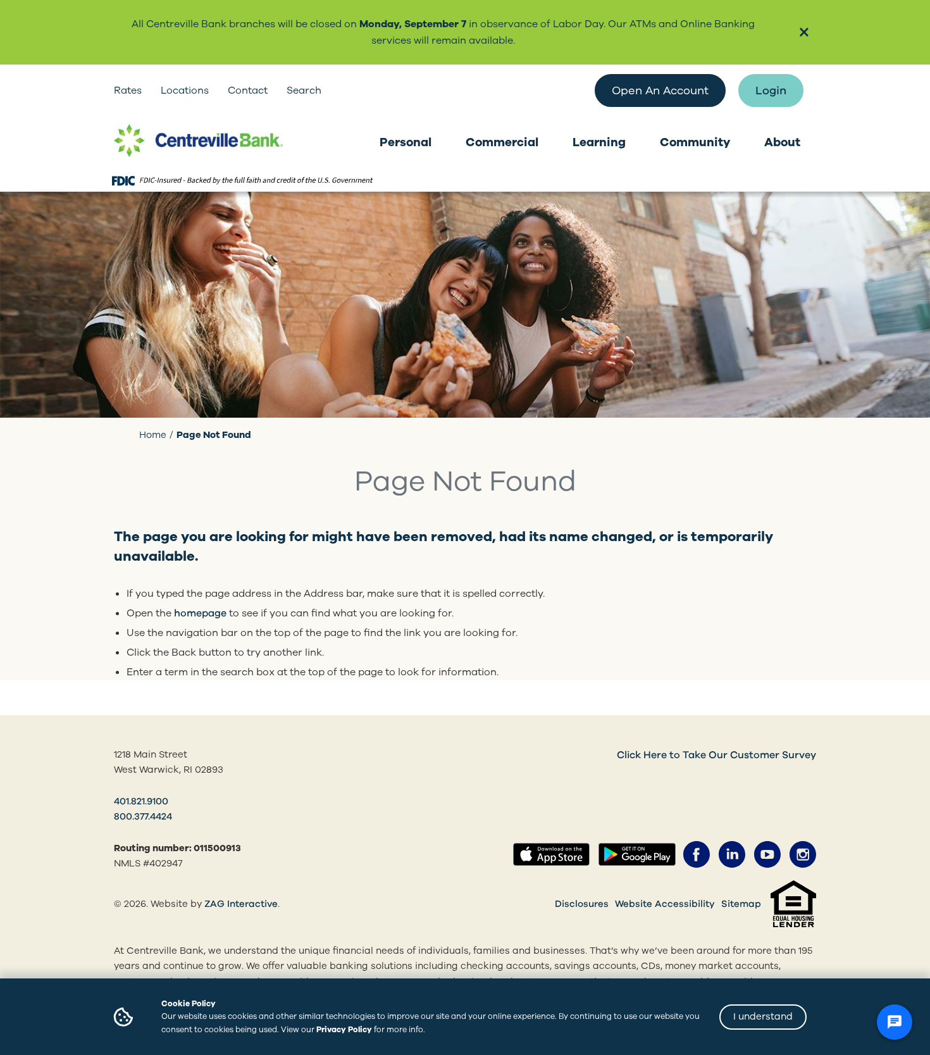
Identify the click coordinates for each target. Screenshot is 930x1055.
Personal (405, 142)
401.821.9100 (141, 801)
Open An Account (660, 90)
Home (152, 434)
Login (770, 90)
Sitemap (741, 903)
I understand (763, 1016)
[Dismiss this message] (804, 32)
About (782, 142)
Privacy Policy (344, 1029)
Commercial (502, 142)
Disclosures (582, 903)
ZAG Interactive (241, 903)
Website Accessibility (665, 903)
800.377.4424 (143, 816)
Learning (599, 142)
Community (695, 142)
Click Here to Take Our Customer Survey (716, 755)
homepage (200, 613)
